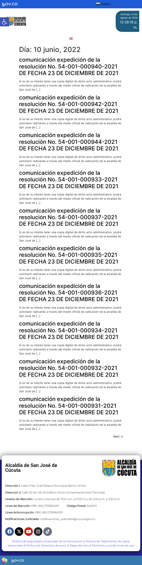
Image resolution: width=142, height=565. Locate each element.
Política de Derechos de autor (46, 545)
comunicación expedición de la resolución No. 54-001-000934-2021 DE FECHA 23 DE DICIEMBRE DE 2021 (68, 330)
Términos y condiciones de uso (113, 545)
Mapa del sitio (79, 545)
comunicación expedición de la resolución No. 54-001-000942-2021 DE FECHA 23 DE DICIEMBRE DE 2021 (68, 104)
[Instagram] (38, 531)
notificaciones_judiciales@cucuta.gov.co (67, 519)
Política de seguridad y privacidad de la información (47, 541)
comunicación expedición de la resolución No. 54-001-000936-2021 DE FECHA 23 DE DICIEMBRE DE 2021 (68, 293)
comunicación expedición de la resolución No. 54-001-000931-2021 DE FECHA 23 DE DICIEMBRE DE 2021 (68, 406)
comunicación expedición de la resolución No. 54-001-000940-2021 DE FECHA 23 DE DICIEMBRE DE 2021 (68, 66)
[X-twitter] (19, 531)
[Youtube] (28, 531)
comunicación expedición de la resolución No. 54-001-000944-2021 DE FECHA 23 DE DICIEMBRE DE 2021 (68, 142)
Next (118, 436)
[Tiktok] (47, 531)
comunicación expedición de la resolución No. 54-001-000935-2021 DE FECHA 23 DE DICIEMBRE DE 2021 (68, 255)
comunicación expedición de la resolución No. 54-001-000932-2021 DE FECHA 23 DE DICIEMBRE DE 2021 (68, 368)
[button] (4, 21)
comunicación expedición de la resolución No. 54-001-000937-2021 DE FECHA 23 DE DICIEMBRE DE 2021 (68, 217)
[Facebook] (9, 531)
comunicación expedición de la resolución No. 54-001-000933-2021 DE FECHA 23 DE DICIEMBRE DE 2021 (68, 179)
